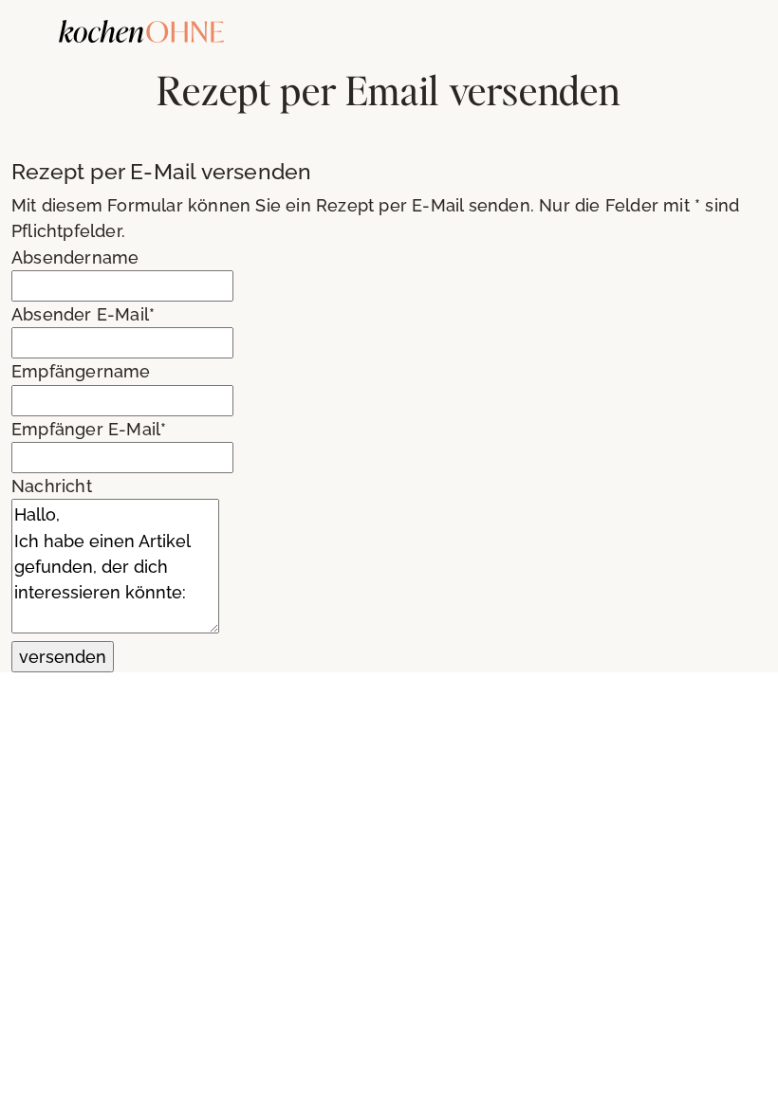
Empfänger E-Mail (88, 429)
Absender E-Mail (83, 314)
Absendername (75, 257)
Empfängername (81, 371)
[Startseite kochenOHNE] (141, 29)
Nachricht (51, 486)
